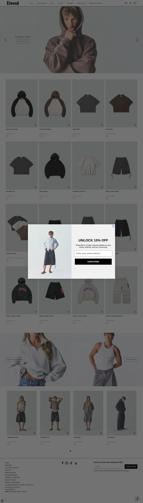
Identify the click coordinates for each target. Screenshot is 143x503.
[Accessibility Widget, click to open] (2, 501)
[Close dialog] (113, 226)
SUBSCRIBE (93, 262)
